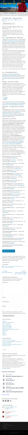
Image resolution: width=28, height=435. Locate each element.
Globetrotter (15, 157)
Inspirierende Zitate (6, 325)
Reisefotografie (11, 267)
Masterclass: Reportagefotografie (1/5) (14, 376)
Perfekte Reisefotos (10, 380)
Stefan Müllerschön (9, 407)
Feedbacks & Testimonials (8, 322)
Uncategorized (13, 13)
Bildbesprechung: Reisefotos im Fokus (10, 329)
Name (4, 297)
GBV (7, 37)
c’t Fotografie (21, 141)
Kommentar (5, 282)
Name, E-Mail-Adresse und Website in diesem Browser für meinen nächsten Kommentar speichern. (14, 312)
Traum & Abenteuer (9, 164)
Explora (12, 198)
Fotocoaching (5, 330)
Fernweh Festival (20, 185)
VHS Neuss (13, 229)
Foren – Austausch (6, 323)
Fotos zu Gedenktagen (7, 326)
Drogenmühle (14, 178)
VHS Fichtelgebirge (9, 236)
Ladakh (5, 99)
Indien (20, 266)
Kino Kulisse (13, 161)
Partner (4, 332)
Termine (4, 321)
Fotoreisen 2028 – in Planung (8, 340)
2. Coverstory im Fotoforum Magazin (13, 142)
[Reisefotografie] (14, 1)
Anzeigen (12, 23)
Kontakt (4, 426)
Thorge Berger (12, 19)
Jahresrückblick (5, 267)
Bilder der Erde (13, 181)
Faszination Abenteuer (14, 192)
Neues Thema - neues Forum (10, 411)
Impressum (5, 423)
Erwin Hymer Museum (14, 195)
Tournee (17, 111)
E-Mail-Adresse (6, 301)
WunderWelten (18, 168)
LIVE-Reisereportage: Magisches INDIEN (15, 388)
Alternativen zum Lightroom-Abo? (11, 406)
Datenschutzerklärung (6, 368)
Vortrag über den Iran (7, 112)
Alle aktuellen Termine (8, 251)
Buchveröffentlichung (14, 266)
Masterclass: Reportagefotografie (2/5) (14, 391)
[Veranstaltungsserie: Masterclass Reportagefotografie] (11, 374)
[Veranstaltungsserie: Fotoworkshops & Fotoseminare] (11, 378)
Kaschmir (6, 97)
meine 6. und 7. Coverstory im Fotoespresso (11, 143)
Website (4, 306)
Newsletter (4, 334)
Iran (22, 266)
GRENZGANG (11, 188)
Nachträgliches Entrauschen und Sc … (11, 415)
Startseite (6, 13)
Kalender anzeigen (5, 394)
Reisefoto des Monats (7, 328)
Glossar (4, 333)
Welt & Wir (19, 239)
